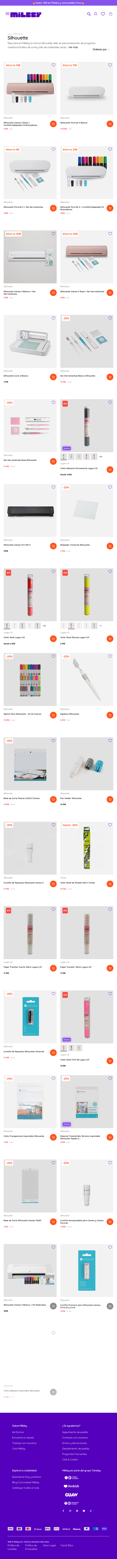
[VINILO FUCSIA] (94, 456)
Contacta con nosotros (75, 1437)
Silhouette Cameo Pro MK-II (17, 545)
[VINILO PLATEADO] (94, 625)
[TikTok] (91, 1510)
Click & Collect (70, 1459)
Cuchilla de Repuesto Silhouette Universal (24, 1051)
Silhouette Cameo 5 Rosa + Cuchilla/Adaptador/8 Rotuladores (20, 123)
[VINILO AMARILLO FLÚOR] (63, 625)
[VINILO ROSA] (37, 625)
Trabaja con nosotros (24, 1443)
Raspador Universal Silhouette (75, 545)
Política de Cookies (13, 1547)
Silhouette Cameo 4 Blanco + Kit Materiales (25, 1305)
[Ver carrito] (110, 14)
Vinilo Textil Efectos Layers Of (74, 637)
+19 (100, 456)
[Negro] (71, 1048)
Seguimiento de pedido (75, 1432)
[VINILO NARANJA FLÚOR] (79, 625)
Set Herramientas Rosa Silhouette (20, 460)
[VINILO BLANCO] (71, 456)
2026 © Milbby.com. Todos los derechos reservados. (28, 1542)
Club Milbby (18, 1448)
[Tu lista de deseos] (103, 14)
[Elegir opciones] (110, 884)
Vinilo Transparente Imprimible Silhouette (24, 1136)
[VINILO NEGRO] (63, 456)
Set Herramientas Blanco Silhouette (77, 376)
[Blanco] (79, 1048)
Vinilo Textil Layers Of (14, 637)
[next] (109, 3)
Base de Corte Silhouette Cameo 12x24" (23, 1220)
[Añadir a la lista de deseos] (53, 65)
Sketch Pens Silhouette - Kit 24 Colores (22, 714)
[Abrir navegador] (7, 13)
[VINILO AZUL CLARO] (14, 625)
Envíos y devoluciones (74, 1443)
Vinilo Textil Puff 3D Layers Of (74, 1059)
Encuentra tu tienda (23, 1437)
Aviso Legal (49, 1545)
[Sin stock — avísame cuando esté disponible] (53, 1306)
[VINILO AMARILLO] (30, 625)
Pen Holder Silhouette (71, 798)
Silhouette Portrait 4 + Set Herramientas (23, 207)
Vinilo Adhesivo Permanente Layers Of (79, 468)
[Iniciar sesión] (95, 14)
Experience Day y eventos (26, 1476)
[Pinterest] (77, 1510)
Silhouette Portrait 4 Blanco (73, 122)
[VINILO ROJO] (86, 456)
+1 (100, 626)
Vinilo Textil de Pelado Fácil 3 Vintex (77, 882)
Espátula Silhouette (69, 714)
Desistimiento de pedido (75, 1448)
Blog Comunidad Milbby (25, 1482)
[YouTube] (84, 1510)
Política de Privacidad (31, 1547)
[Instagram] (70, 1510)
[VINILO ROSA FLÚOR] (71, 625)
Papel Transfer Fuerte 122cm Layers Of (23, 967)
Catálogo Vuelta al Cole (25, 1487)
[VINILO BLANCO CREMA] (79, 456)
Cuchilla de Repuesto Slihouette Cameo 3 (24, 882)
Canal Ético (67, 1545)
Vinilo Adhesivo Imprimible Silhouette (22, 1389)
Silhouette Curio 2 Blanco (16, 376)
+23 (44, 626)
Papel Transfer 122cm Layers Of (75, 967)
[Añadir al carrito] (53, 124)
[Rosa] (63, 1048)
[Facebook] (63, 1510)
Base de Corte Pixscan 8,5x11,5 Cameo (22, 798)
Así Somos (18, 1432)
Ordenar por (100, 49)
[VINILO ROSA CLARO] (22, 625)
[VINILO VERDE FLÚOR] (86, 625)
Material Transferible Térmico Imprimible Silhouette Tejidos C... (80, 1137)
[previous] (8, 3)
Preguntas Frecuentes (74, 1454)
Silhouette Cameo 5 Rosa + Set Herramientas (82, 291)
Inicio (10, 34)
